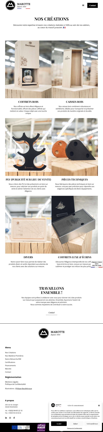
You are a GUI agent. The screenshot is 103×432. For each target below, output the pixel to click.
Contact (8, 372)
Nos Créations (10, 352)
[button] (99, 406)
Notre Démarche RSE (13, 359)
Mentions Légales (11, 382)
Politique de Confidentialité (74, 428)
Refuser (75, 424)
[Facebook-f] (14, 418)
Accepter (58, 424)
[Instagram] (10, 418)
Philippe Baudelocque (23, 388)
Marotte (8, 369)
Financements (10, 365)
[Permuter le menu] (83, 5)
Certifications (10, 362)
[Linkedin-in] (6, 418)
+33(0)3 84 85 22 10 (15, 410)
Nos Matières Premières (14, 356)
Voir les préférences (92, 424)
